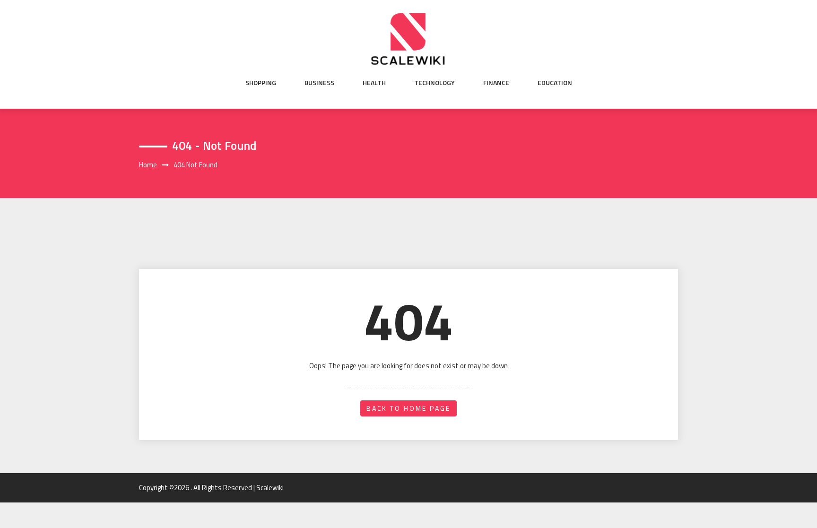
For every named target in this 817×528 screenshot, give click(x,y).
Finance (496, 82)
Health (374, 82)
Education (555, 82)
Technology (434, 82)
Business (319, 82)
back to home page (408, 408)
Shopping (260, 82)
